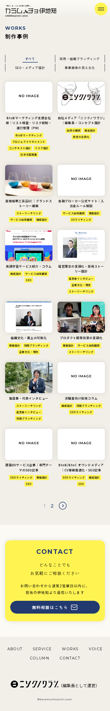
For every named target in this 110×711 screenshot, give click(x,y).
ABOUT (15, 649)
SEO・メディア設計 (30, 67)
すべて (30, 58)
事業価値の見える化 (80, 67)
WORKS (70, 649)
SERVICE (42, 649)
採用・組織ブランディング (80, 58)
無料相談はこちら (50, 607)
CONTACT (70, 658)
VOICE (96, 649)
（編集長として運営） (79, 685)
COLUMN (39, 658)
